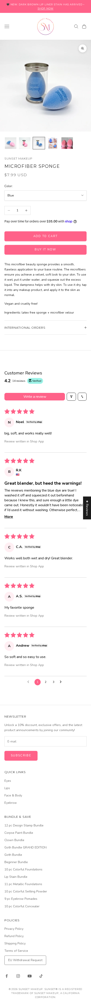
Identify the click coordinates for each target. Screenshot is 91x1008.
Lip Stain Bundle (15, 877)
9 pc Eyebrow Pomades (20, 899)
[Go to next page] (61, 682)
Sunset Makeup (18, 158)
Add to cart (45, 236)
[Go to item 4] (53, 143)
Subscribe (21, 756)
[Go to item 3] (39, 143)
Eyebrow (10, 803)
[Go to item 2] (25, 143)
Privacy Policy (13, 929)
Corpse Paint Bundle (18, 833)
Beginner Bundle (16, 862)
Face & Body (13, 795)
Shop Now (45, 8)
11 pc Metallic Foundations (23, 884)
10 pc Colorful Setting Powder (25, 891)
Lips (7, 788)
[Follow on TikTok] (41, 976)
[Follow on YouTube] (29, 976)
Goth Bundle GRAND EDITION (25, 847)
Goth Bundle (13, 855)
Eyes (7, 781)
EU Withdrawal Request (25, 960)
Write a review (34, 396)
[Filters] (71, 397)
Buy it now (45, 250)
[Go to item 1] (10, 143)
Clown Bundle (14, 840)
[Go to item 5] (67, 143)
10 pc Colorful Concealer (22, 906)
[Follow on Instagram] (18, 976)
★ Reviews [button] (87, 508)
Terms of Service (16, 951)
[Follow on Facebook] (6, 976)
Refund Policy (14, 936)
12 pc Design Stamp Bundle (24, 825)
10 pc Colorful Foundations (23, 869)
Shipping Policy (15, 943)
